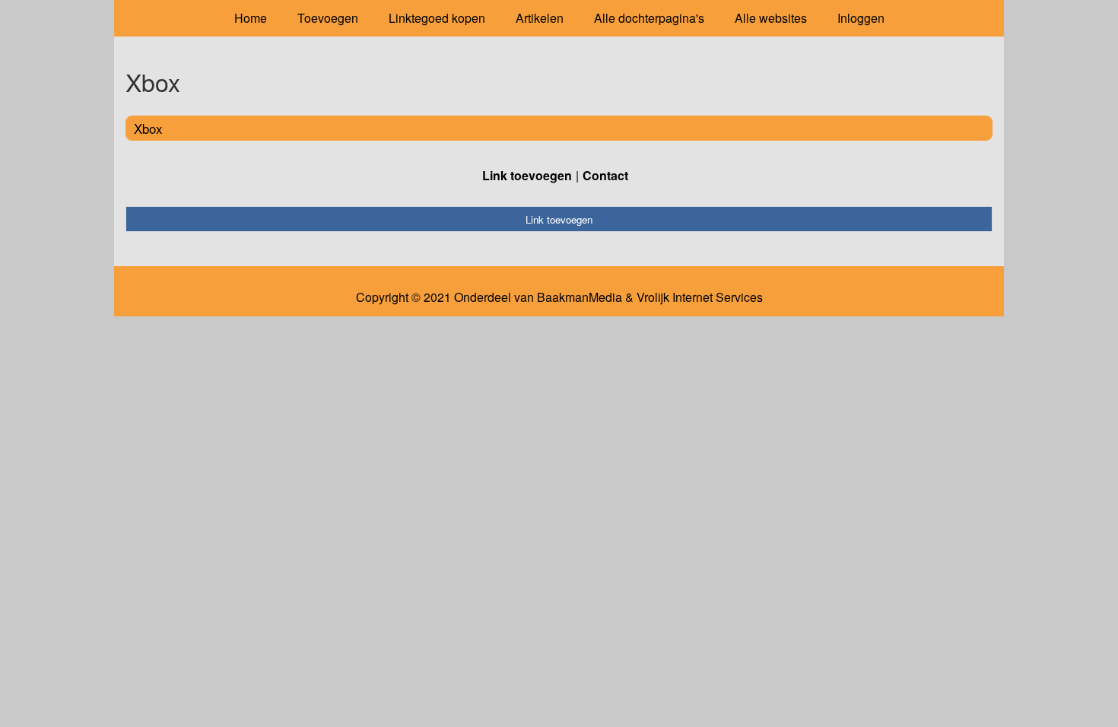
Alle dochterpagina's (649, 18)
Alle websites (771, 18)
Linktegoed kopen (437, 18)
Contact (605, 175)
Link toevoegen (527, 175)
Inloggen (861, 18)
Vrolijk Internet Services (700, 297)
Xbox (148, 128)
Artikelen (540, 18)
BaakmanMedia (579, 297)
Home (250, 18)
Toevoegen (327, 18)
